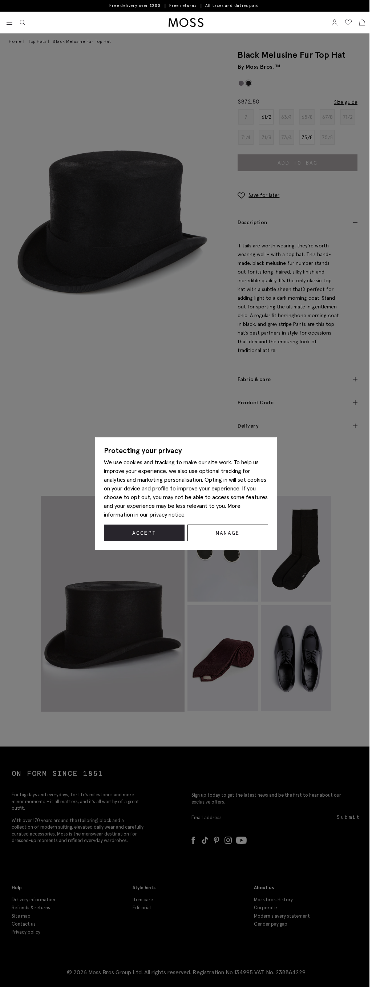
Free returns (183, 5)
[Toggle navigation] (9, 22)
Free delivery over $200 (134, 5)
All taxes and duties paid (232, 6)
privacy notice (167, 514)
